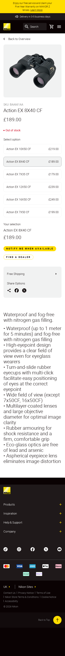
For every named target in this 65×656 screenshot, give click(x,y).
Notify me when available (29, 248)
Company (9, 531)
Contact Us (9, 592)
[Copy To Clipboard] (9, 290)
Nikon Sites (26, 587)
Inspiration (10, 513)
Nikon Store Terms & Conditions (22, 597)
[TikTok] (5, 549)
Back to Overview (19, 39)
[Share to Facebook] (17, 290)
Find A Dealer (18, 257)
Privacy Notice (26, 592)
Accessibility (11, 601)
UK (5, 587)
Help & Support (12, 522)
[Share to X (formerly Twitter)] (24, 290)
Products (9, 504)
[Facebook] (33, 549)
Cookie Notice (48, 597)
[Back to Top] (57, 620)
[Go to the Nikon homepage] (6, 26)
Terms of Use (43, 592)
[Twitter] (46, 549)
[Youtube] (59, 549)
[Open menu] (59, 26)
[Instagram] (19, 549)
